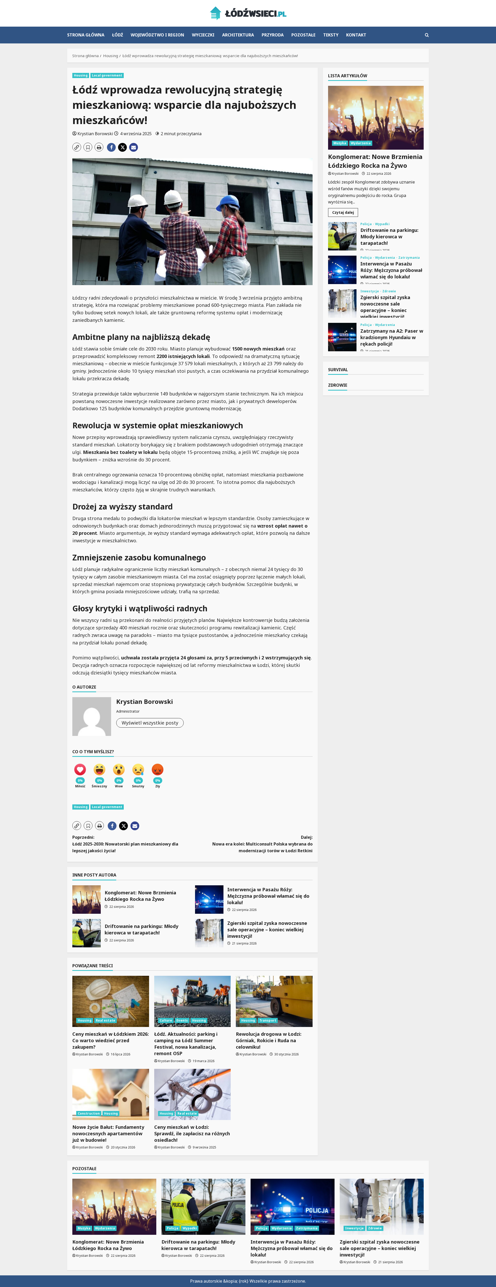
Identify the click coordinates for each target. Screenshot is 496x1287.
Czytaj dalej (345, 213)
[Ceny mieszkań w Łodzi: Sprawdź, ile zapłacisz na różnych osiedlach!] (192, 1094)
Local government (107, 75)
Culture (166, 1020)
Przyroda (273, 35)
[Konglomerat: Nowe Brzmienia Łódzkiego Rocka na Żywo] (376, 118)
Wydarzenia (361, 143)
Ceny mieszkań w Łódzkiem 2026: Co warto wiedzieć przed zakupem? (110, 1040)
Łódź (117, 35)
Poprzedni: (125, 843)
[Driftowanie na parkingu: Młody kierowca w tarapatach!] (203, 1207)
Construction (89, 1113)
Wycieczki (203, 35)
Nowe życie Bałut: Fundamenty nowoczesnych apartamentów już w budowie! (108, 1133)
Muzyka (340, 143)
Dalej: (262, 843)
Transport (267, 1020)
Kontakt (356, 35)
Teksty (330, 35)
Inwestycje (370, 291)
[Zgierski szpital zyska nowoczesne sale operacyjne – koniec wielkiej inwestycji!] (382, 1207)
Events (182, 1020)
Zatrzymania (409, 257)
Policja (366, 224)
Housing (81, 75)
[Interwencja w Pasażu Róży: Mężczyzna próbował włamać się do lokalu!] (293, 1207)
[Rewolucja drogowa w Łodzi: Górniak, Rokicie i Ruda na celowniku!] (274, 1001)
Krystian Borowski (95, 133)
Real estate (105, 1020)
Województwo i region (157, 35)
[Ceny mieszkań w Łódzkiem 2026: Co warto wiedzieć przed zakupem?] (110, 1001)
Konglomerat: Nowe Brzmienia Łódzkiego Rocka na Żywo (86, 899)
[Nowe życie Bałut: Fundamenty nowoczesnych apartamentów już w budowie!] (110, 1094)
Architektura (238, 35)
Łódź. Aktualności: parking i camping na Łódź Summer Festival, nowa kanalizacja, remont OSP (186, 1044)
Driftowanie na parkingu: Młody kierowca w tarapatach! (86, 933)
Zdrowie (389, 291)
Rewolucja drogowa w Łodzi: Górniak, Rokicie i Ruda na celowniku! (268, 1040)
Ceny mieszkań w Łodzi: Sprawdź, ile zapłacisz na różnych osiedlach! (192, 1133)
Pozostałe (303, 35)
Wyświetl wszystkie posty (150, 723)
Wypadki (382, 224)
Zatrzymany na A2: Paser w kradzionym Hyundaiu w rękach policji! (342, 337)
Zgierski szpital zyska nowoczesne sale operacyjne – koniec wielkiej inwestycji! (209, 933)
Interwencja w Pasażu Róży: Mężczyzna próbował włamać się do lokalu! (209, 899)
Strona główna (85, 35)
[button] (427, 35)
